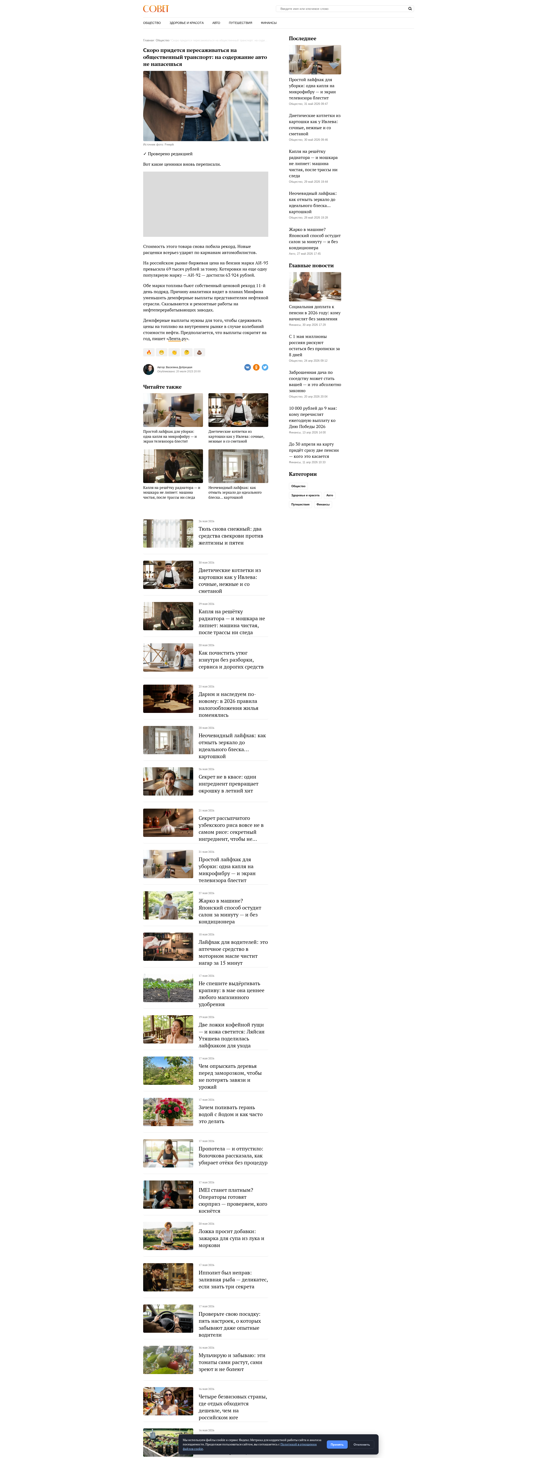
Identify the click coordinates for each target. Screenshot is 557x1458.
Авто (216, 23)
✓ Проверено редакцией (168, 154)
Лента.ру (177, 338)
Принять (337, 1444)
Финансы (269, 23)
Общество (152, 23)
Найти (410, 8)
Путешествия (240, 23)
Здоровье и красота (186, 23)
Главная (148, 40)
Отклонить (362, 1444)
